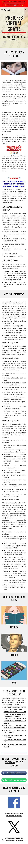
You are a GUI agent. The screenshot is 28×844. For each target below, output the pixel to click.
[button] (2, 9)
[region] (14, 3)
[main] (14, 24)
